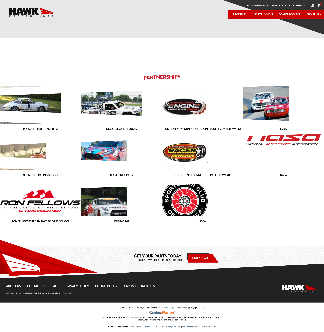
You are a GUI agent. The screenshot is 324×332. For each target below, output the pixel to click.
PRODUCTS (240, 14)
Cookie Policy (106, 286)
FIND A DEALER (201, 258)
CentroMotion (135, 317)
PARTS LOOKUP (263, 14)
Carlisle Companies (139, 286)
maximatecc (187, 327)
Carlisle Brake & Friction (139, 327)
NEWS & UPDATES (281, 5)
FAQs (55, 286)
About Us (13, 286)
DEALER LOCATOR (290, 14)
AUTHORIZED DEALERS (258, 5)
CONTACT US (299, 5)
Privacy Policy (77, 286)
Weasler (212, 327)
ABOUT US (312, 14)
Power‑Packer (200, 327)
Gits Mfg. (176, 327)
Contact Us (36, 286)
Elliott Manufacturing (161, 327)
